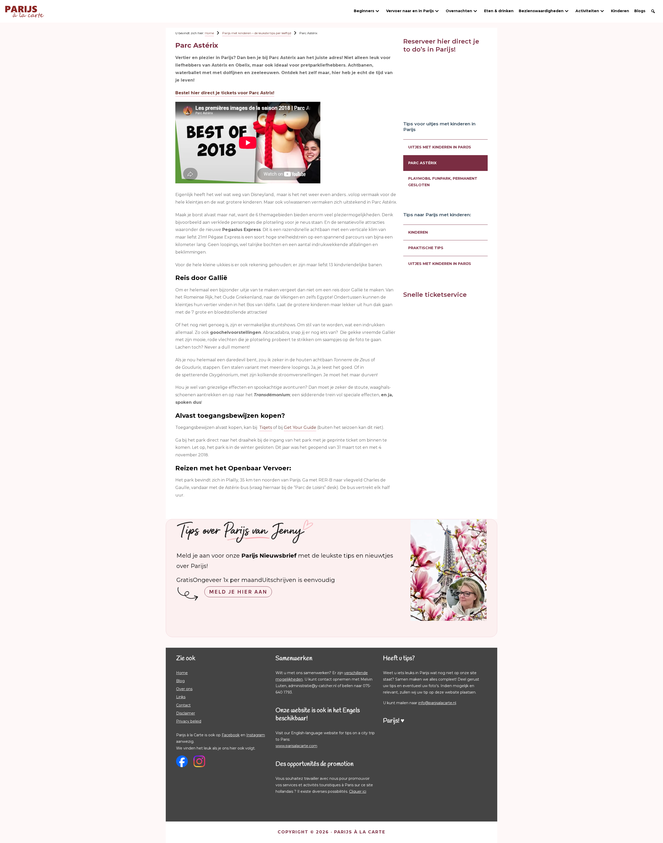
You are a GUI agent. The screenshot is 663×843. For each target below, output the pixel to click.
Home (182, 673)
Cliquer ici (357, 791)
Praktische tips (425, 248)
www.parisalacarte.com (296, 746)
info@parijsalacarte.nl (437, 703)
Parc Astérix (422, 163)
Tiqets (265, 427)
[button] (653, 11)
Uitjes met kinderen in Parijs (439, 147)
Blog (180, 681)
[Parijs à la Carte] (24, 8)
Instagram (255, 735)
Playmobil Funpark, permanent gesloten (442, 181)
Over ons (184, 689)
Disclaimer (185, 713)
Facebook (231, 735)
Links (180, 697)
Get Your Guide (300, 427)
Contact (183, 705)
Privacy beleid (188, 721)
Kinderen (418, 232)
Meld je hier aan (238, 591)
